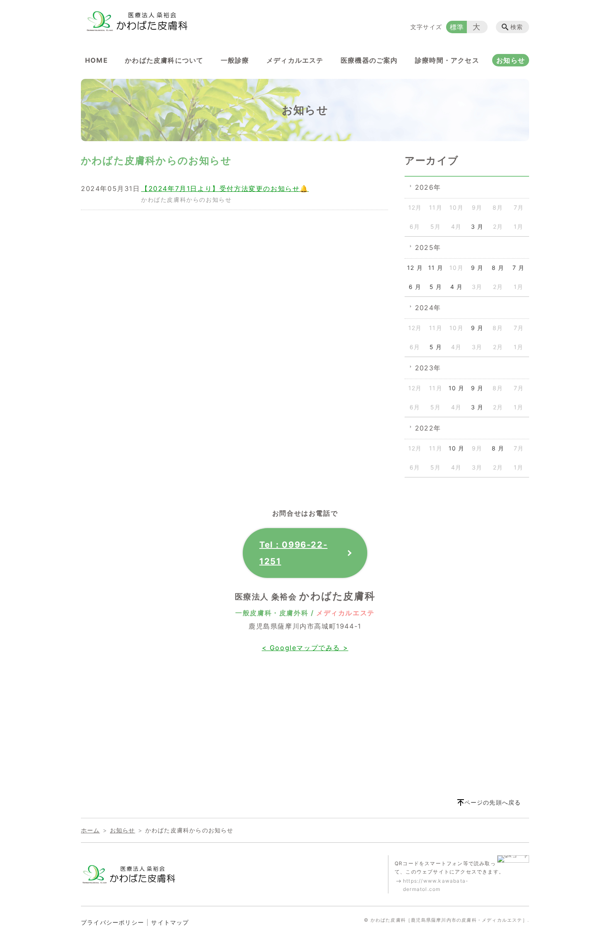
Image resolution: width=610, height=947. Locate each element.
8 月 (498, 267)
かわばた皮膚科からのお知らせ (186, 199)
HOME (96, 60)
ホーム (90, 830)
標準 (457, 27)
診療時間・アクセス (447, 60)
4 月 (456, 286)
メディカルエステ (295, 60)
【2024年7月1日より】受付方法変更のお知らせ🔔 (225, 188)
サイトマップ (170, 922)
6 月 (415, 286)
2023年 (428, 368)
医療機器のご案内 (369, 60)
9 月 (477, 267)
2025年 (428, 247)
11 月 (436, 267)
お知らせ (510, 60)
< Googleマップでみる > (305, 648)
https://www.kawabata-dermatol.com (435, 885)
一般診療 (235, 60)
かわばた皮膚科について (164, 60)
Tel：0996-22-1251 (293, 553)
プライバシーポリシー (112, 922)
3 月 (477, 226)
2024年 (428, 307)
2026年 (428, 187)
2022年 (428, 428)
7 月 (518, 267)
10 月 (457, 388)
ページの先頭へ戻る (492, 802)
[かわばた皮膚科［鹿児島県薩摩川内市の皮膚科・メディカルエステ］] (137, 21)
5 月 (435, 286)
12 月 (415, 267)
